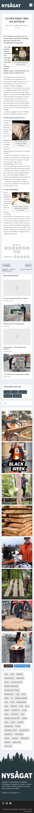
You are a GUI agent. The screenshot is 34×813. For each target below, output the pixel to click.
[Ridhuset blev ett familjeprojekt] (17, 312)
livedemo (14, 706)
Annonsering (22, 809)
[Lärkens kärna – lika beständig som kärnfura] (17, 337)
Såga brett (22, 392)
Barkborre (20, 678)
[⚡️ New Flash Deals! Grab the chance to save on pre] (17, 584)
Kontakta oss (28, 811)
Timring (14, 392)
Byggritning (9, 694)
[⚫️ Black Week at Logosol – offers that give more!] (17, 457)
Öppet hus (8, 746)
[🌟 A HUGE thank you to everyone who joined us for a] (17, 647)
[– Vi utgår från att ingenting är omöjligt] (17, 363)
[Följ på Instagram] (6, 803)
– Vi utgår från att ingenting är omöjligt (16, 374)
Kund (25, 25)
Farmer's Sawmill (21, 698)
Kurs (6, 706)
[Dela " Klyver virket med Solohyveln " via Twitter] (10, 248)
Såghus (7, 738)
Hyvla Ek (7, 392)
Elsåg (6, 698)
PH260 (24, 710)
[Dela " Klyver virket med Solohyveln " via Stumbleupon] (28, 248)
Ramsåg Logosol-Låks (12, 718)
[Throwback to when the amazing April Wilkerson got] (17, 426)
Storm (17, 726)
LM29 (21, 706)
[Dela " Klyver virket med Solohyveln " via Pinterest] (17, 248)
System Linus (23, 730)
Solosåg (20, 722)
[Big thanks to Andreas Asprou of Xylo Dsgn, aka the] (17, 615)
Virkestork (17, 742)
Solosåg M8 (9, 726)
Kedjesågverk (21, 702)
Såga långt (7, 396)
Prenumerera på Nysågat (10, 809)
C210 (17, 694)
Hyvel (12, 702)
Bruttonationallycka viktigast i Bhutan (16, 298)
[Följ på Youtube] (10, 803)
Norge (7, 710)
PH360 (6, 714)
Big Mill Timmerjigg (11, 686)
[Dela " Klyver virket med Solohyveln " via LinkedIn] (20, 248)
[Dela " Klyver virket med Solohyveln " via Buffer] (24, 248)
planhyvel (14, 714)
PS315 (22, 714)
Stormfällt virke (11, 730)
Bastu (7, 682)
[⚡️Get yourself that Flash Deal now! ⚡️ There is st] (17, 521)
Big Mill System (16, 682)
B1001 (12, 674)
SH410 (13, 722)
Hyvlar (21, 25)
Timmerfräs (24, 738)
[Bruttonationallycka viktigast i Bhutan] (17, 288)
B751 (6, 674)
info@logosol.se (15, 793)
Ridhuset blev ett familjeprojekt (14, 324)
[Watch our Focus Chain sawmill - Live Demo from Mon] (17, 552)
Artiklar (17, 25)
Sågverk (15, 738)
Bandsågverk (9, 678)
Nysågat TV (16, 710)
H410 (6, 702)
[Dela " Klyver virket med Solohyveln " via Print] (19, 252)
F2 (11, 698)
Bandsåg (20, 674)
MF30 (27, 706)
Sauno (24, 718)
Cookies (30, 809)
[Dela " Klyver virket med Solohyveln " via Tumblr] (13, 248)
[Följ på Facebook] (3, 803)
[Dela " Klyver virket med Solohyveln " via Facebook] (6, 248)
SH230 (6, 722)
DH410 (24, 694)
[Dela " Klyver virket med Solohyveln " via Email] (15, 252)
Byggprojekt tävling (12, 690)
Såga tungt (17, 396)
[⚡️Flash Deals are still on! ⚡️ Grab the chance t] (17, 489)
